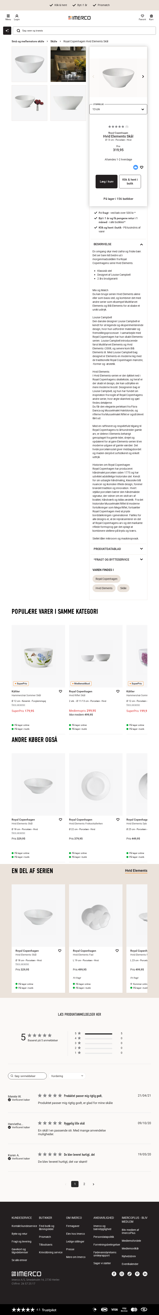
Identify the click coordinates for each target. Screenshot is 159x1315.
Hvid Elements (104, 588)
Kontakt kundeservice (24, 1226)
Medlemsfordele (131, 1240)
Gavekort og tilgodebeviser (20, 1250)
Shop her (141, 5)
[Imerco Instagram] (121, 1274)
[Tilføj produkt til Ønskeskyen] (135, 167)
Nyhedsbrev (129, 1256)
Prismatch (45, 1237)
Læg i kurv (106, 181)
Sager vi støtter (102, 1263)
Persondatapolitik (103, 1237)
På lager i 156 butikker (118, 199)
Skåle (53, 41)
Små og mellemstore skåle (28, 41)
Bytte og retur (19, 1233)
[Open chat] (7, 31)
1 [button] (75, 1184)
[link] (98, 1053)
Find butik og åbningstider (46, 1227)
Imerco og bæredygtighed (102, 1227)
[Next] (143, 76)
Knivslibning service (50, 1252)
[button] (118, 132)
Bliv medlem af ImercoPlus (130, 1231)
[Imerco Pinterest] (137, 1274)
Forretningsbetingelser (106, 1244)
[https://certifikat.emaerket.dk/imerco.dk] (144, 1309)
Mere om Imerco (76, 1257)
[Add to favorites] (141, 167)
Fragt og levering (21, 1241)
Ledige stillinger (75, 1241)
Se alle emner (19, 1260)
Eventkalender (130, 1264)
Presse (70, 1249)
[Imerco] (79, 18)
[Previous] (93, 76)
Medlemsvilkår (130, 1248)
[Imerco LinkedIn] (145, 1274)
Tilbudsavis (45, 1244)
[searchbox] (27, 1076)
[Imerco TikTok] (129, 1274)
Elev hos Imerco (75, 1233)
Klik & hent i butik (130, 181)
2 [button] (84, 1184)
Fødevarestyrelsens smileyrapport (104, 1254)
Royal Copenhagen (107, 579)
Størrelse (98, 104)
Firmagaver (73, 1226)
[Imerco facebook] (114, 1274)
